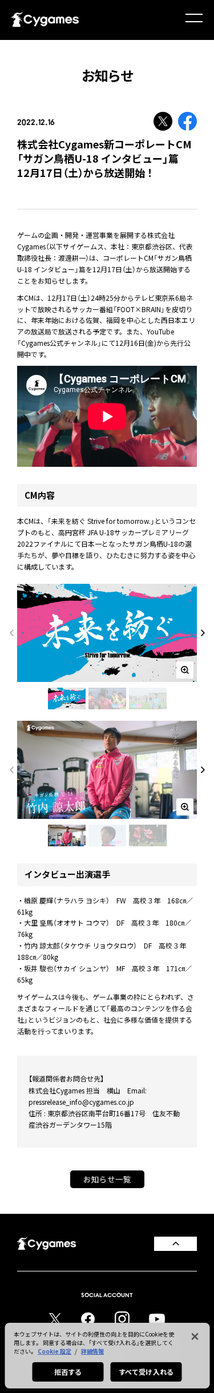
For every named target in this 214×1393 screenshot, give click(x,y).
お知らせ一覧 (107, 1179)
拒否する (68, 1371)
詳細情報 (92, 1351)
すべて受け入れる (146, 1371)
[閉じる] (194, 1336)
